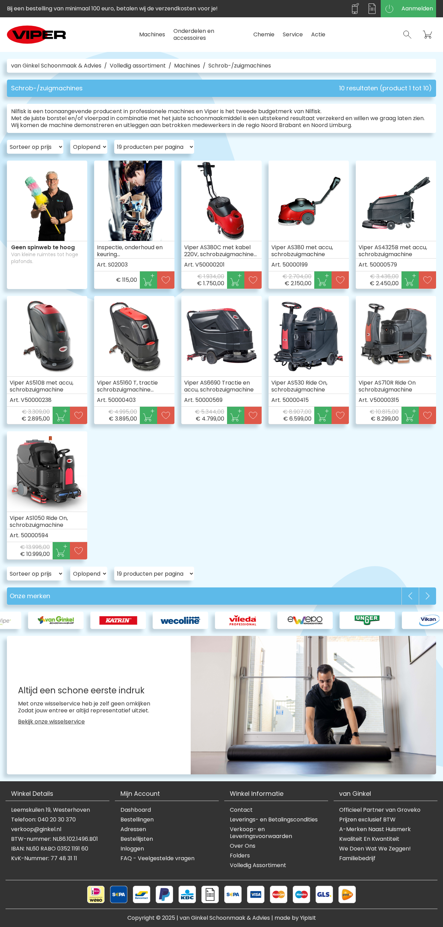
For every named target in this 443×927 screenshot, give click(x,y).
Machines (152, 34)
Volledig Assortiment (258, 865)
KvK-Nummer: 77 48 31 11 (44, 858)
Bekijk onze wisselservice (51, 721)
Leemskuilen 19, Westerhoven (50, 810)
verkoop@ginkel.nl (36, 829)
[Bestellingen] (372, 8)
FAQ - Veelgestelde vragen (157, 858)
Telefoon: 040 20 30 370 (43, 819)
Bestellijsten (136, 839)
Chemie (263, 34)
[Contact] (354, 8)
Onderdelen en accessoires (193, 34)
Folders (240, 855)
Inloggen (132, 848)
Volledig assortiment (138, 65)
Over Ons (242, 846)
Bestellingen (137, 819)
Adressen (133, 829)
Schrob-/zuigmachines (239, 65)
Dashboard (135, 810)
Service (293, 34)
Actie (318, 34)
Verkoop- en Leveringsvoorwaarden (261, 833)
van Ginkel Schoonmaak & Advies (56, 65)
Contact (241, 810)
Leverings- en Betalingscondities (274, 819)
